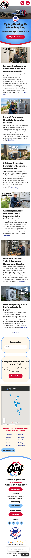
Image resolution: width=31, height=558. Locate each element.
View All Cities (8, 450)
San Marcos (21, 445)
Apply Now (16, 514)
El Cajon (20, 434)
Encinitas (9, 443)
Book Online (15, 376)
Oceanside (9, 434)
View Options (15, 506)
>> (18, 332)
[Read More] (11, 140)
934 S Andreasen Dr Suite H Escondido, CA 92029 (15, 497)
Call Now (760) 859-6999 (15, 485)
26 (16, 332)
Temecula (20, 440)
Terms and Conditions (12, 553)
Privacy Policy (21, 553)
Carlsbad (8, 437)
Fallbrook (9, 445)
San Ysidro (21, 437)
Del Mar (8, 440)
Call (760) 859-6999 (15, 37)
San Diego (21, 443)
